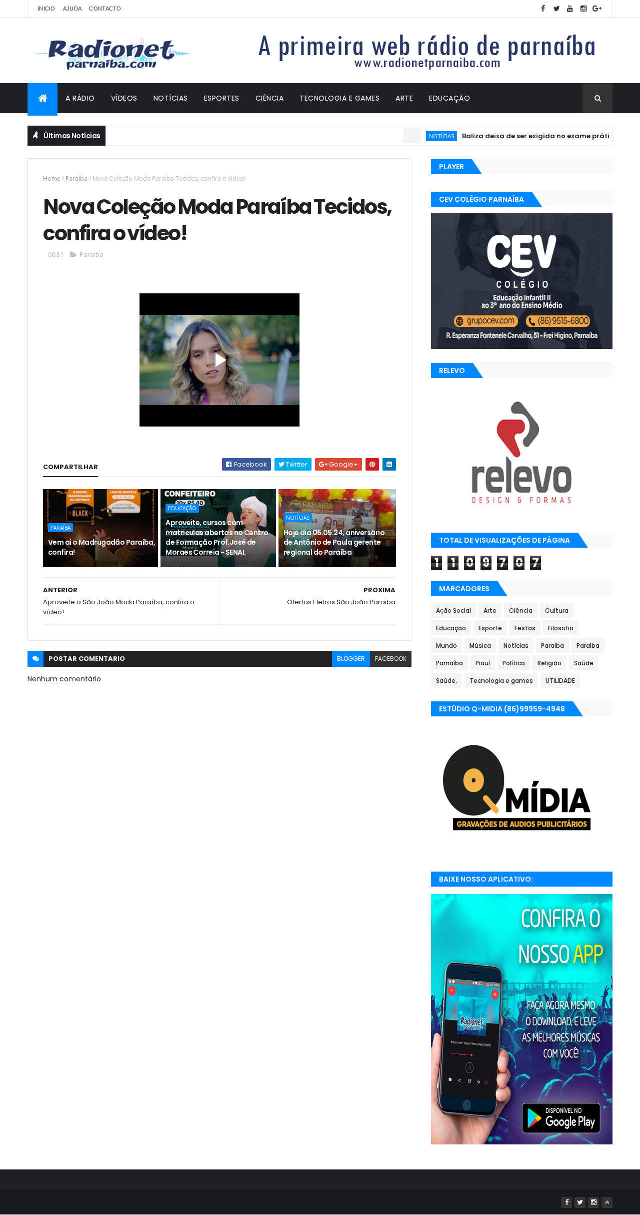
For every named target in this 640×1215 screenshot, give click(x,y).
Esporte (490, 628)
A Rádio (80, 98)
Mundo (446, 645)
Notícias (171, 98)
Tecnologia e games (501, 680)
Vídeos (124, 98)
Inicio (47, 9)
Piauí (483, 663)
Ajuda (72, 9)
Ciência (270, 98)
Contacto (105, 9)
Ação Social (453, 610)
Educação (449, 98)
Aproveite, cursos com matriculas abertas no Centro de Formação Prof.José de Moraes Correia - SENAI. (217, 537)
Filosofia (561, 628)
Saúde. (446, 680)
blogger (351, 658)
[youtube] (570, 9)
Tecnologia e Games (340, 98)
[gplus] (597, 9)
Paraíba (77, 178)
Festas (525, 628)
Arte (404, 98)
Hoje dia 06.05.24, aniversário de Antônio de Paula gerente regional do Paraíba (334, 542)
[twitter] (556, 9)
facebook (390, 658)
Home (51, 178)
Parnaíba (449, 663)
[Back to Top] (607, 1202)
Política (513, 663)
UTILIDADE (560, 680)
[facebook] (543, 9)
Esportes (222, 98)
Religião (550, 663)
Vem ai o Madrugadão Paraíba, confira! (101, 547)
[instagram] (583, 9)
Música (480, 645)
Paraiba (552, 645)
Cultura (556, 610)
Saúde (584, 663)
